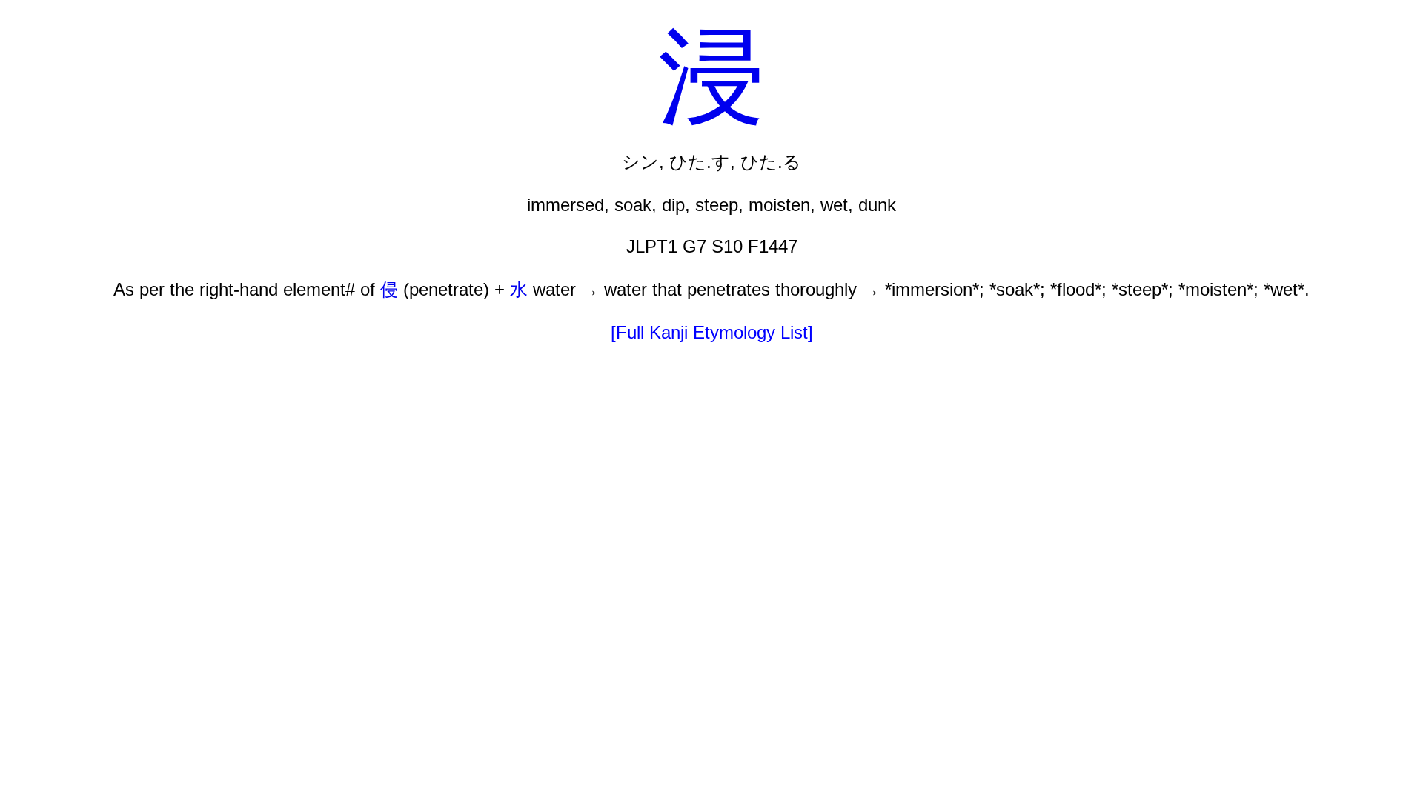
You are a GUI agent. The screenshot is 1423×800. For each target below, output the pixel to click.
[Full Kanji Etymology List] (712, 332)
